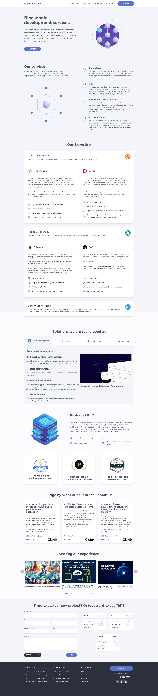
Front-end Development (61, 675)
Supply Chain (96, 342)
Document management (41, 341)
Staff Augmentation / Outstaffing (35, 675)
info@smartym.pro (122, 674)
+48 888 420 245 (121, 677)
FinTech (68, 342)
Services (74, 3)
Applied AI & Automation (61, 682)
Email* (26, 620)
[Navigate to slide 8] (89, 593)
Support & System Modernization (35, 682)
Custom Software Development (35, 671)
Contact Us (125, 3)
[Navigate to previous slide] (22, 571)
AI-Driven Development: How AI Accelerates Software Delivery (115, 587)
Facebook (121, 681)
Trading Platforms (123, 342)
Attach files (31, 655)
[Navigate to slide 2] (70, 593)
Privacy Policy (89, 692)
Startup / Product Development (35, 678)
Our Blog (84, 678)
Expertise (85, 3)
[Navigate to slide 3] (74, 593)
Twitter (117, 681)
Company (110, 3)
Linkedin (125, 681)
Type (53, 628)
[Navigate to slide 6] (83, 593)
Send (71, 655)
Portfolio (98, 3)
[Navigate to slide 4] (77, 593)
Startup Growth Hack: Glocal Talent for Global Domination (42, 587)
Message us (87, 628)
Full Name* (27, 611)
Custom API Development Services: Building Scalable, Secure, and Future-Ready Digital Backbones (78, 587)
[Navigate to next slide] (136, 571)
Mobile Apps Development (62, 678)
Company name (29, 628)
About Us (84, 682)
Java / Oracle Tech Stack (61, 671)
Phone (54, 620)
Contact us (32, 49)
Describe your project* (31, 636)
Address (101, 616)
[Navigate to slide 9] (92, 593)
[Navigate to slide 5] (80, 593)
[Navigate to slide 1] (66, 593)
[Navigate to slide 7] (86, 593)
